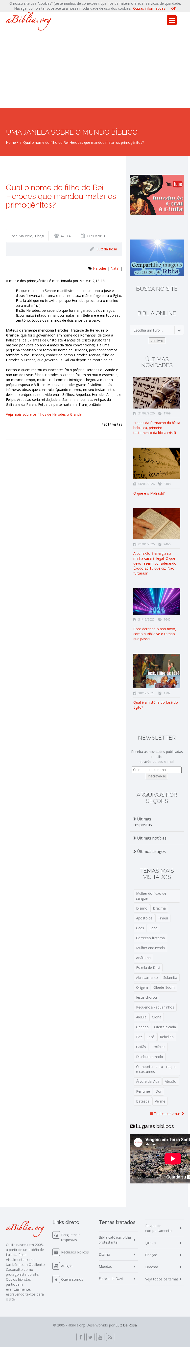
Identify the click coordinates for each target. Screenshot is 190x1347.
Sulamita (170, 977)
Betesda (142, 1101)
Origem (142, 987)
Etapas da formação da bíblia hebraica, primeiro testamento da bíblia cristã (156, 427)
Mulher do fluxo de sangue (151, 896)
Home (11, 142)
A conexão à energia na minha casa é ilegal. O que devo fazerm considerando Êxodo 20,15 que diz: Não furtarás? (154, 563)
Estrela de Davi (148, 967)
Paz (139, 1036)
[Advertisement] (95, 70)
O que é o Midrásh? (149, 493)
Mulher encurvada (150, 947)
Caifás (141, 1046)
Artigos (66, 1265)
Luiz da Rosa (106, 249)
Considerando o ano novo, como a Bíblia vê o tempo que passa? (154, 633)
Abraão (170, 1081)
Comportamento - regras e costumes (156, 1069)
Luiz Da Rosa (126, 1325)
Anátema (143, 957)
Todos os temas (167, 1113)
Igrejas (150, 1242)
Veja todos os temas (162, 1279)
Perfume (143, 1091)
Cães (140, 928)
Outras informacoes (149, 8)
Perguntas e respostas (70, 1237)
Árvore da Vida (147, 1081)
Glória (156, 1017)
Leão (153, 928)
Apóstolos (144, 918)
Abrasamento (147, 977)
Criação (151, 1254)
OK (173, 8)
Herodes (100, 268)
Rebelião (167, 1036)
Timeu (163, 918)
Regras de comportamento (158, 1228)
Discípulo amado (149, 1056)
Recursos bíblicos (75, 1252)
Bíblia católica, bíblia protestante (115, 1240)
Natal (115, 268)
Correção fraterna (150, 938)
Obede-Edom (164, 987)
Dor (158, 1091)
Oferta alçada (165, 1027)
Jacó (150, 1036)
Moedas (105, 1266)
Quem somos (72, 1279)
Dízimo (141, 908)
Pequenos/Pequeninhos (155, 1007)
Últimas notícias (151, 838)
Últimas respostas (142, 821)
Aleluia (141, 1017)
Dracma (159, 908)
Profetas (158, 1046)
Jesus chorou (146, 997)
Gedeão (142, 1027)
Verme (160, 1101)
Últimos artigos (151, 851)
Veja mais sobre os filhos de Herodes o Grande (44, 414)
